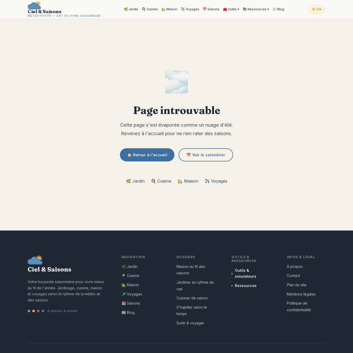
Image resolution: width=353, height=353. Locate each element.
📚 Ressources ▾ (256, 9)
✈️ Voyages (190, 9)
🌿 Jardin (131, 9)
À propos (295, 266)
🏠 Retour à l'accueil (147, 155)
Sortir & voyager (190, 323)
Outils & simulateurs (245, 273)
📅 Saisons (211, 9)
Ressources (246, 285)
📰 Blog (278, 9)
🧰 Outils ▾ (231, 9)
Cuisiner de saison (192, 298)
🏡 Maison (169, 9)
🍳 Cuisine (150, 9)
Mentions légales (301, 294)
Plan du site (296, 285)
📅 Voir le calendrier (205, 155)
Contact (293, 275)
